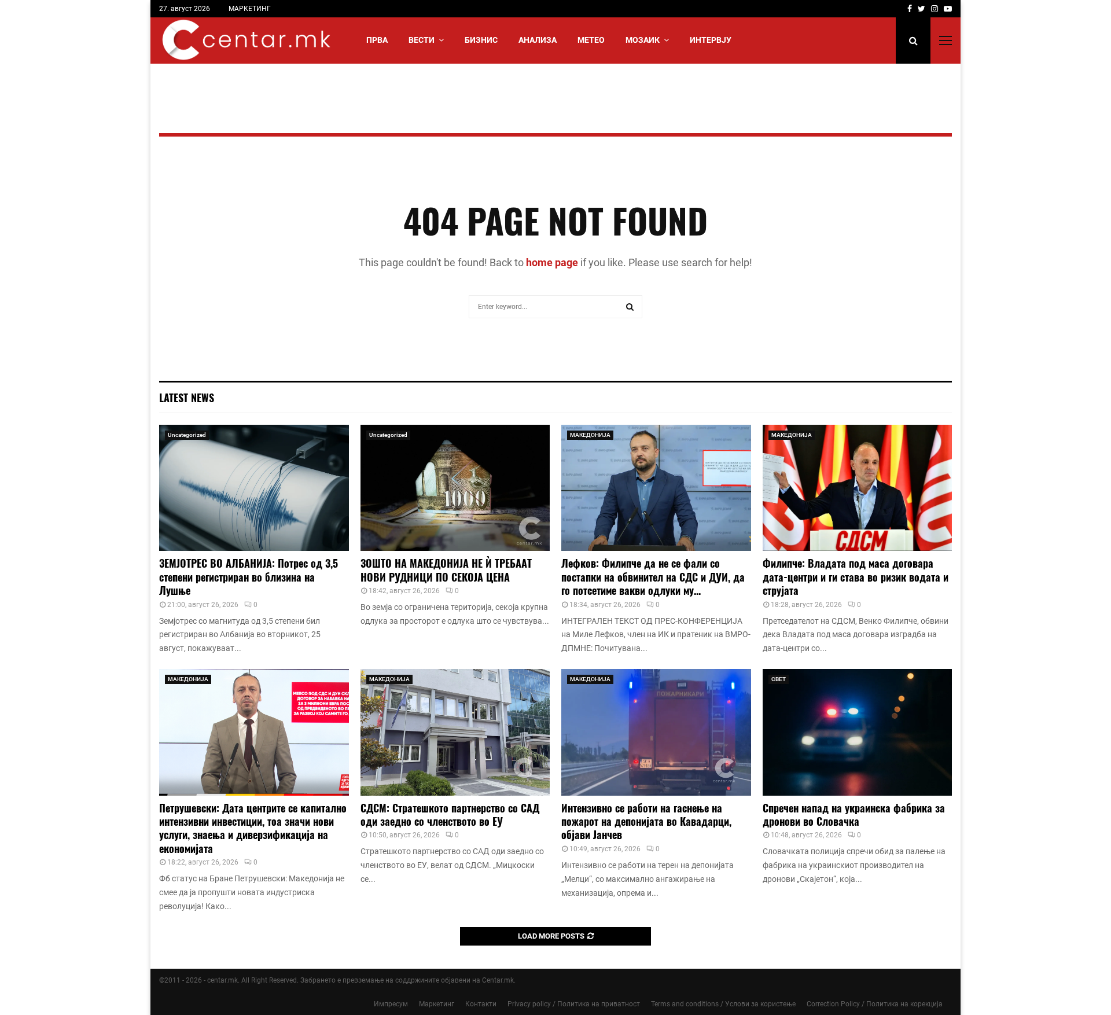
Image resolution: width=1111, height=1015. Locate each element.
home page (552, 262)
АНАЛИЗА (537, 40)
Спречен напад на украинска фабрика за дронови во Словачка (854, 814)
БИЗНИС (481, 40)
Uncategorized (187, 435)
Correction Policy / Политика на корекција (875, 1004)
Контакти (480, 1004)
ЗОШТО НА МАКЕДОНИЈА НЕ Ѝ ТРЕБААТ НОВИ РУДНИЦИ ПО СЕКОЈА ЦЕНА (446, 570)
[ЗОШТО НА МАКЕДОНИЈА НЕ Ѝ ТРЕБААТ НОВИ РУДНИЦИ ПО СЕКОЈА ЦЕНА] (455, 488)
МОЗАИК (643, 40)
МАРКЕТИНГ (250, 9)
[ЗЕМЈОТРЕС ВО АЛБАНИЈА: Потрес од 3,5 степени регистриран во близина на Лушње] (254, 488)
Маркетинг (436, 1004)
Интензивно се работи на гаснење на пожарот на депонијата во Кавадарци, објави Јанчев (646, 821)
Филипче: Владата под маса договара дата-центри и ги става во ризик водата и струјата (855, 577)
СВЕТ (778, 679)
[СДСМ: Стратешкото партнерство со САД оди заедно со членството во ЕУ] (455, 732)
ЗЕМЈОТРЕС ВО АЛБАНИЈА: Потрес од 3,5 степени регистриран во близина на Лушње (248, 577)
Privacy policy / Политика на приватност (573, 1004)
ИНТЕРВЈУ (710, 40)
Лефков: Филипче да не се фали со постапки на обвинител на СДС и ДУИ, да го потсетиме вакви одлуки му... (653, 577)
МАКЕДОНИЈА (590, 435)
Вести (422, 40)
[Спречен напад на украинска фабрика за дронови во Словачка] (857, 732)
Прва (377, 40)
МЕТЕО (591, 40)
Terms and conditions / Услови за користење (723, 1004)
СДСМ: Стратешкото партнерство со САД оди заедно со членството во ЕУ (449, 814)
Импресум (391, 1004)
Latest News (186, 397)
